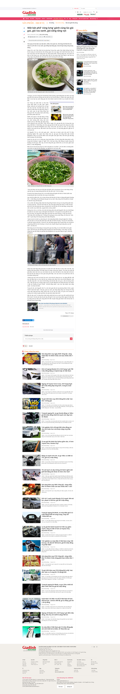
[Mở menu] (97, 18)
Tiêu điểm (93, 670)
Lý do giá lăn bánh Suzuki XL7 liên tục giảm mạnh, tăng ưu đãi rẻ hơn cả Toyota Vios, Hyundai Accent (56, 528)
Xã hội (27, 18)
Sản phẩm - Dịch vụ (58, 18)
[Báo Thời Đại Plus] (93, 14)
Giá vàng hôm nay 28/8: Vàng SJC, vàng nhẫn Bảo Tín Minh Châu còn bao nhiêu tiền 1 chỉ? (57, 485)
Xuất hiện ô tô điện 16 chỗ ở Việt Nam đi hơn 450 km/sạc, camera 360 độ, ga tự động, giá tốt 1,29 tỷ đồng (58, 600)
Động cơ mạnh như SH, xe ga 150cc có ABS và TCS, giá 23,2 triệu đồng (57, 456)
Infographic (69, 665)
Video (68, 663)
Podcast (69, 664)
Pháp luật (24, 665)
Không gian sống (25, 670)
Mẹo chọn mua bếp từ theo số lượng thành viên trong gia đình (68, 108)
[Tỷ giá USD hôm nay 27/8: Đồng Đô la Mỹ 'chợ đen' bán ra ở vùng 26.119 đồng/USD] (31, 575)
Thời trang (41, 670)
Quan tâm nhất (25, 326)
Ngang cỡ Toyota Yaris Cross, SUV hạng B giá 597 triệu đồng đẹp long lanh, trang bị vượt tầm (57, 385)
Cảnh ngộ (76, 670)
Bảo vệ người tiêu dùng (72, 23)
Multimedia (49, 18)
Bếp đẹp (92, 664)
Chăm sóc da (42, 671)
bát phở (31, 346)
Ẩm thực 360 (93, 661)
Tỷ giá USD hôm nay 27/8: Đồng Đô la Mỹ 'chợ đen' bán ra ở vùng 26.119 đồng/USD (57, 571)
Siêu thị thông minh (81, 665)
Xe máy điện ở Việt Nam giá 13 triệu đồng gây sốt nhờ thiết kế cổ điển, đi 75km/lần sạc (57, 628)
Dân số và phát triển (84, 18)
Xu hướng (51, 23)
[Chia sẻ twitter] (24, 31)
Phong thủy (24, 671)
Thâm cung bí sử (34, 664)
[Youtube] (94, 647)
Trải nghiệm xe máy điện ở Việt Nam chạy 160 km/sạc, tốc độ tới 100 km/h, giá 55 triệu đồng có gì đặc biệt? (57, 543)
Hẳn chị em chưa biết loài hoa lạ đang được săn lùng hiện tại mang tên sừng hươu (68, 116)
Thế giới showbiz (57, 663)
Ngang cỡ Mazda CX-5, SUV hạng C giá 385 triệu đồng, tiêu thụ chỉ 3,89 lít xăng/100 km (58, 614)
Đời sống (24, 663)
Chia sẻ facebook (28, 320)
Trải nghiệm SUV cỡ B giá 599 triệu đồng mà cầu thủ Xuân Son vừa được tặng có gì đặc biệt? (57, 429)
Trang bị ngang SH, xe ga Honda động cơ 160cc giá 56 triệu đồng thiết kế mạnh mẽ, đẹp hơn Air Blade (57, 415)
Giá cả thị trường (59, 23)
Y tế (43, 664)
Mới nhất (76, 8)
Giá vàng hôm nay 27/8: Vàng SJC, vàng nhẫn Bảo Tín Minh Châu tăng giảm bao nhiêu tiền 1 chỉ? (57, 558)
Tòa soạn (61, 686)
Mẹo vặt (24, 673)
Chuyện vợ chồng (34, 661)
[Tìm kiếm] (96, 8)
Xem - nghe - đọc (57, 664)
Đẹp (70, 18)
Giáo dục (24, 664)
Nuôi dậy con (33, 663)
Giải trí (43, 18)
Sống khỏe (38, 18)
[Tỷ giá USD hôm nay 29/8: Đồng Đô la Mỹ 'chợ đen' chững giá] (31, 403)
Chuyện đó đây (94, 671)
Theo (67, 316)
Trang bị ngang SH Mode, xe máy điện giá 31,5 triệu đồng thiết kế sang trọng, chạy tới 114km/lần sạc (57, 514)
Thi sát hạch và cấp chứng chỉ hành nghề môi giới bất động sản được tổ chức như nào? (57, 471)
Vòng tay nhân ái (77, 668)
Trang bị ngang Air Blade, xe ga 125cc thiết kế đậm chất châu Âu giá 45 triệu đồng (57, 585)
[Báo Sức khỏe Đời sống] (80, 14)
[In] (24, 42)
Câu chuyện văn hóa (58, 661)
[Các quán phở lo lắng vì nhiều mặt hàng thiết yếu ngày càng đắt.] (50, 249)
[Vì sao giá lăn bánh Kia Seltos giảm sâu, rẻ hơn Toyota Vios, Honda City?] (31, 446)
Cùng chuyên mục (31, 351)
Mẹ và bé (44, 663)
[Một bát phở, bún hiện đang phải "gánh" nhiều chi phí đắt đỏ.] (50, 74)
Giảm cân (41, 673)
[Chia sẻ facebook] (24, 28)
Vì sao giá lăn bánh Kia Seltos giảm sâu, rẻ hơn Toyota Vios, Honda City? (58, 442)
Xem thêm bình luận (48, 330)
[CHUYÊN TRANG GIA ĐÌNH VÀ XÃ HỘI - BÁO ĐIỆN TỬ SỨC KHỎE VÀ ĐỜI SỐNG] (29, 13)
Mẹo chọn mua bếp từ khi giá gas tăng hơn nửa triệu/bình (53, 303)
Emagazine (69, 661)
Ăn (65, 18)
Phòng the (74, 18)
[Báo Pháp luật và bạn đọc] (86, 15)
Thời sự (24, 661)
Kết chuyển (76, 671)
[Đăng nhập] (97, 12)
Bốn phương (93, 18)
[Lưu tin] (24, 38)
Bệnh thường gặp (46, 661)
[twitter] (33, 320)
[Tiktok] (80, 12)
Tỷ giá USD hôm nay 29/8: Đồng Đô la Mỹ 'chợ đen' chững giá (57, 400)
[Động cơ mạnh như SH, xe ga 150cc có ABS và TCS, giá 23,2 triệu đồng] (31, 460)
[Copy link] (24, 34)
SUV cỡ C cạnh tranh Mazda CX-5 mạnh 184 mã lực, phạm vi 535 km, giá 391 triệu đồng (58, 499)
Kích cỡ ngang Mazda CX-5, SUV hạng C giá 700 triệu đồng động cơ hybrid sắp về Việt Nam (57, 370)
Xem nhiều (82, 30)
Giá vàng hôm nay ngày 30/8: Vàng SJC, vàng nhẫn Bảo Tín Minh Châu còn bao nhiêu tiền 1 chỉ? (57, 355)
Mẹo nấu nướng (94, 663)
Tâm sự (56, 670)
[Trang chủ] (23, 18)
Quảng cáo (69, 686)
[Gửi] (71, 338)
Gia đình (32, 18)
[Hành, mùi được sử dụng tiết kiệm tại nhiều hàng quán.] (50, 167)
